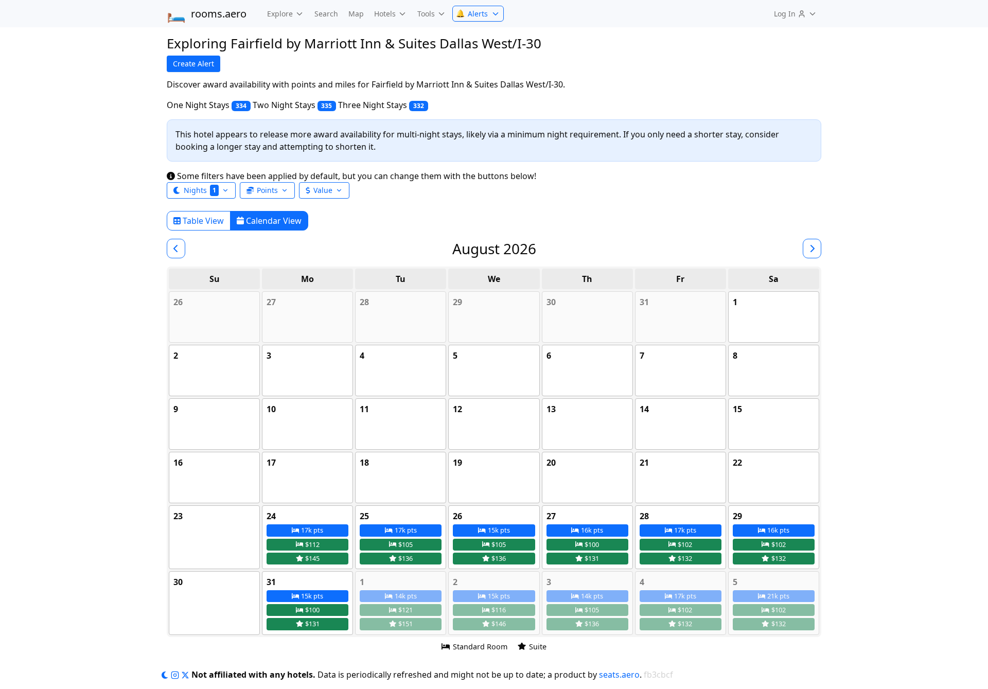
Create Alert (193, 63)
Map (356, 14)
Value (322, 190)
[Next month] (812, 248)
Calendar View (273, 220)
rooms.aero (206, 14)
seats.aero (619, 674)
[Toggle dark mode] (166, 674)
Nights (200, 190)
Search (326, 14)
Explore (280, 14)
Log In (785, 14)
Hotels (385, 14)
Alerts (472, 14)
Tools (426, 14)
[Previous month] (176, 248)
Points (267, 190)
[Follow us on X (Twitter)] (186, 674)
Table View (202, 220)
